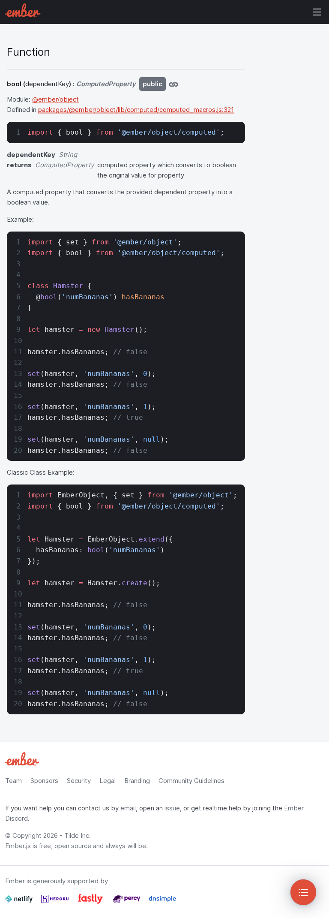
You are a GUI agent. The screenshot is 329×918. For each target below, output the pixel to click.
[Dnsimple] (162, 902)
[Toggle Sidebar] (303, 892)
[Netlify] (19, 902)
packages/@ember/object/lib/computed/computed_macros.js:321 (136, 109)
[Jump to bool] (173, 84)
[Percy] (127, 902)
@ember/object (55, 99)
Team (13, 781)
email (128, 808)
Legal (107, 781)
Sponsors (44, 781)
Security (79, 781)
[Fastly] (91, 902)
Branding (137, 781)
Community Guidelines (191, 781)
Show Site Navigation (317, 12)
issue (172, 808)
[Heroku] (55, 902)
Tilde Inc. (77, 835)
